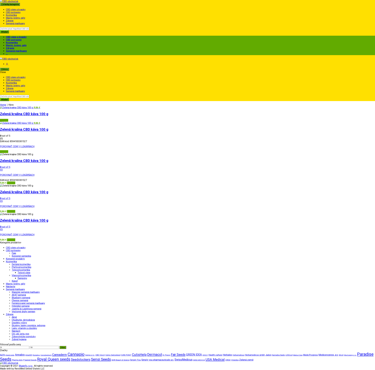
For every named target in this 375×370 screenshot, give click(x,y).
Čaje (14, 253)
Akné (14, 317)
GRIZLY (205, 355)
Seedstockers (80, 359)
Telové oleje (24, 272)
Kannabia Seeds (278, 355)
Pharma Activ (17, 360)
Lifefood (289, 355)
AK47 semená (19, 295)
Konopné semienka (21, 256)
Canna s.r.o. (90, 355)
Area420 (28, 355)
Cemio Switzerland (112, 355)
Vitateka (235, 360)
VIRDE (228, 360)
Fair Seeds (178, 354)
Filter (63, 347)
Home (3, 104)
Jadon (268, 355)
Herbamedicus (238, 355)
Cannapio (76, 354)
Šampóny (22, 278)
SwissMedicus (183, 359)
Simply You (135, 360)
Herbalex (227, 354)
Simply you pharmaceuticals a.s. (157, 359)
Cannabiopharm (46, 355)
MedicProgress (310, 355)
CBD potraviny (13, 12)
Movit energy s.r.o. (350, 355)
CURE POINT (126, 355)
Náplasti (16, 331)
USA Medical (215, 360)
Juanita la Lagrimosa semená (26, 308)
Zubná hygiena (19, 339)
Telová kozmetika (21, 270)
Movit (341, 355)
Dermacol (154, 354)
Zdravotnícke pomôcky (24, 336)
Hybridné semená (20, 306)
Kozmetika (11, 15)
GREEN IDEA (194, 354)
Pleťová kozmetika (21, 267)
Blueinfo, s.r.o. (26, 365)
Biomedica (36, 355)
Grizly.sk (4, 120)
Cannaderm (59, 354)
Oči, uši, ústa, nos (20, 333)
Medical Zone (297, 355)
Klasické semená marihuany (26, 292)
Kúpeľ (15, 281)
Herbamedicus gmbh (255, 355)
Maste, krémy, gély (15, 18)
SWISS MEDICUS (199, 360)
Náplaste (10, 286)
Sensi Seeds (101, 359)
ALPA (2, 355)
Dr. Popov (166, 355)
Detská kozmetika (21, 264)
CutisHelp (139, 355)
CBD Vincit (100, 355)
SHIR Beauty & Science (120, 360)
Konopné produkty (15, 258)
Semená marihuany (15, 23)
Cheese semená (20, 300)
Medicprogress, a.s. (328, 354)
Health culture (215, 355)
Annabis (20, 354)
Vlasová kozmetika (21, 275)
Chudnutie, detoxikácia (23, 320)
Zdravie (9, 20)
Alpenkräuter (9, 355)
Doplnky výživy (19, 322)
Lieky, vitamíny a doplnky (24, 328)
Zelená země (246, 359)
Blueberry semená (21, 297)
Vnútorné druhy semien (23, 311)
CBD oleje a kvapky (15, 9)
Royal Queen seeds (53, 359)
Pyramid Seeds (30, 360)
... (7, 53)
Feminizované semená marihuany (28, 303)
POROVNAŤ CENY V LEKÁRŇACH (17, 146)
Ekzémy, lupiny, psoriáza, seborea (28, 325)
